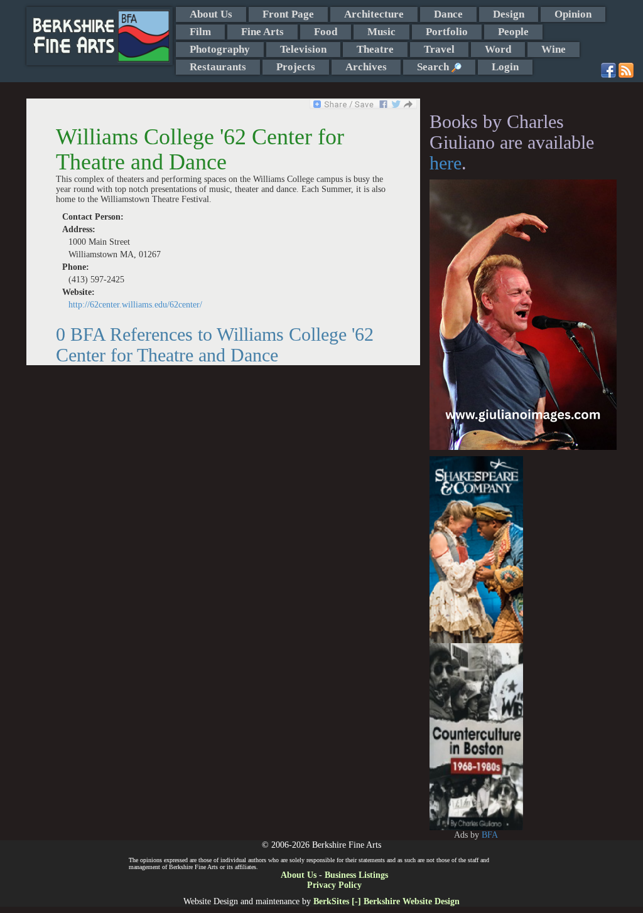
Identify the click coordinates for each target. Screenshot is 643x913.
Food (325, 32)
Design (508, 14)
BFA (490, 835)
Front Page (288, 14)
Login (505, 67)
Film (200, 32)
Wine (553, 49)
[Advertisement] (570, 644)
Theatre (375, 49)
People (513, 32)
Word (498, 49)
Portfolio (447, 32)
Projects (295, 67)
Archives (366, 67)
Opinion (573, 14)
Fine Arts (262, 32)
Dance (448, 14)
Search (434, 67)
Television (303, 49)
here (446, 162)
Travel (439, 49)
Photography (220, 49)
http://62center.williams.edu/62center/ (135, 304)
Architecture (374, 14)
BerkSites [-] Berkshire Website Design (386, 901)
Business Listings (356, 875)
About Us (211, 14)
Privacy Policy (334, 885)
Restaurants (218, 67)
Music (381, 32)
